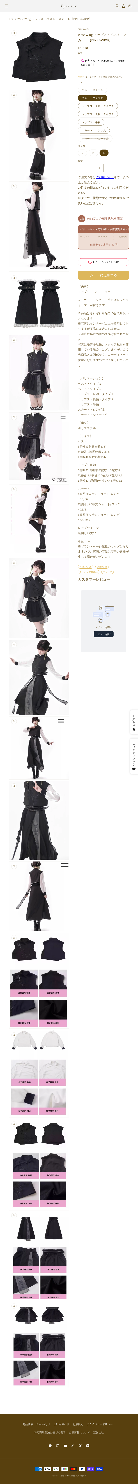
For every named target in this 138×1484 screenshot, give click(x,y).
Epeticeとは (43, 1424)
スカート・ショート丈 (96, 139)
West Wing (102, 566)
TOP (12, 19)
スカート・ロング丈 (94, 130)
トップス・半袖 (91, 122)
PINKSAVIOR (84, 29)
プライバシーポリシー (99, 1424)
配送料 (81, 76)
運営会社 (98, 1432)
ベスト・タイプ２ (92, 98)
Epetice (63, 1475)
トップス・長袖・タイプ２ (98, 114)
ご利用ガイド (105, 177)
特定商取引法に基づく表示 (50, 1432)
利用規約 (78, 1424)
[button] (7, 6)
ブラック (107, 572)
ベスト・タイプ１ (94, 90)
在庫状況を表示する (102, 244)
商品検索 (28, 1424)
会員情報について (79, 1432)
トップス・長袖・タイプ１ (98, 106)
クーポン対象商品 (89, 572)
